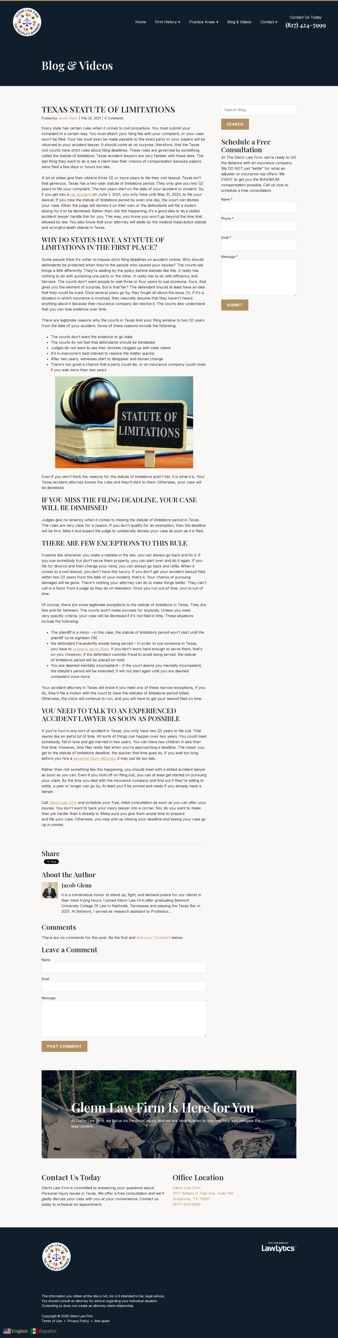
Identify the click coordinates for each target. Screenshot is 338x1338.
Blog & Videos (239, 22)
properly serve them (91, 649)
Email (45, 979)
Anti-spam (102, 1321)
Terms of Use (52, 1321)
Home (140, 22)
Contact (267, 22)
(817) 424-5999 (306, 24)
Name (46, 960)
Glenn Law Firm (63, 802)
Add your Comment (153, 937)
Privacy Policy (78, 1321)
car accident (80, 194)
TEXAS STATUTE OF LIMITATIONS (108, 109)
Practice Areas (202, 22)
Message (49, 998)
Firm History (166, 22)
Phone (227, 218)
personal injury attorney (94, 758)
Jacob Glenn (67, 118)
